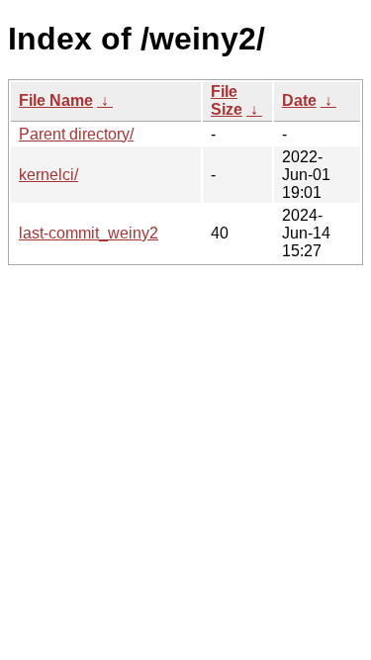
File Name (56, 100)
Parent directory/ (76, 134)
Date (299, 100)
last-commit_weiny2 (88, 233)
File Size (226, 100)
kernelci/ (48, 174)
